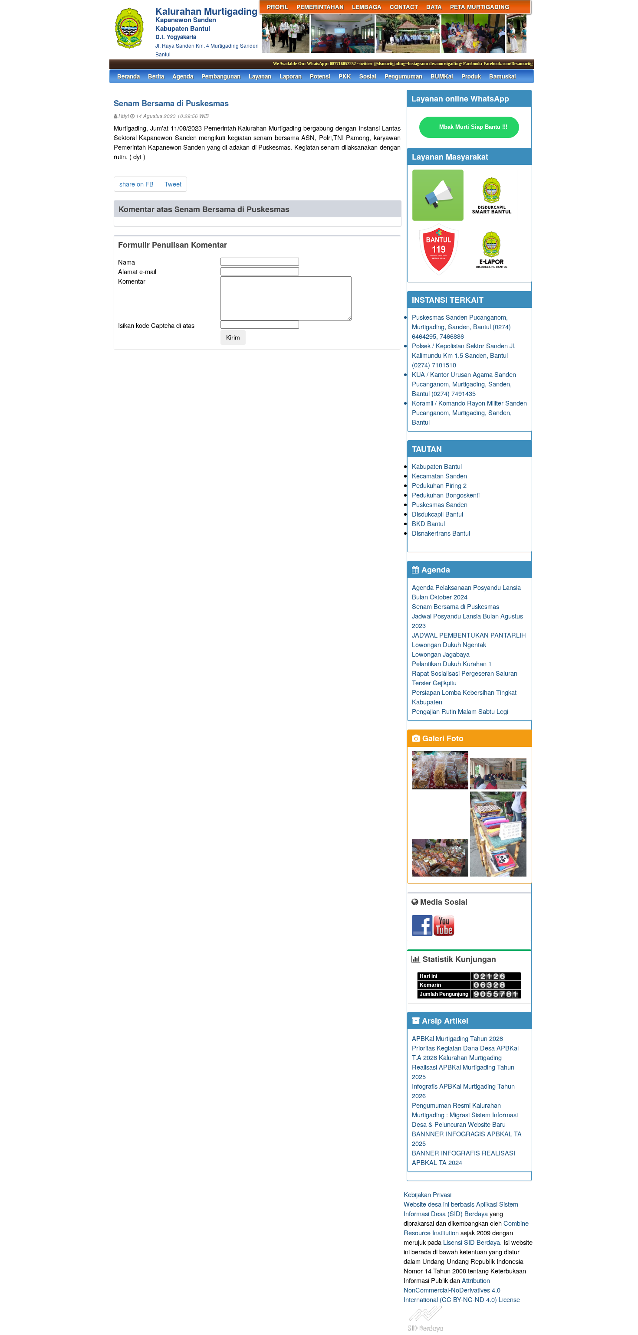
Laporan (291, 76)
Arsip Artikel (444, 1020)
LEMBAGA (366, 7)
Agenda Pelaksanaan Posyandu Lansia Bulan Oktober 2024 (466, 591)
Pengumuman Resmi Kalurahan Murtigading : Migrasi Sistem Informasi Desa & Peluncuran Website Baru (465, 1114)
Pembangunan (220, 76)
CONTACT (404, 7)
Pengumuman (403, 76)
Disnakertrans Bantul (441, 532)
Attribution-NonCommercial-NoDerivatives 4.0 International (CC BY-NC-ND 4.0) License (462, 1290)
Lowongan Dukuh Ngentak (449, 644)
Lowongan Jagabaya (441, 653)
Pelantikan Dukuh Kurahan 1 (452, 663)
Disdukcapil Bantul (437, 513)
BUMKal (442, 76)
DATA (434, 7)
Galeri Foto (442, 738)
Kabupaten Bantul (437, 466)
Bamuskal (502, 76)
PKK (345, 76)
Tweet (172, 183)
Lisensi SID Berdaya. (472, 1242)
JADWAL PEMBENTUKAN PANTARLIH (469, 634)
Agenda (182, 76)
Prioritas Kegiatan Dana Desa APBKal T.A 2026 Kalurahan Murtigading (465, 1052)
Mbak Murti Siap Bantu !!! (473, 127)
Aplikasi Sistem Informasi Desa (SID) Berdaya (461, 1208)
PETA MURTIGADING (479, 7)
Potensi (320, 76)
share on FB (136, 183)
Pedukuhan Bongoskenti (446, 494)
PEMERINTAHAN (320, 7)
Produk (471, 76)
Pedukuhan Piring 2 (439, 485)
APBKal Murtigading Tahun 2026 (457, 1038)
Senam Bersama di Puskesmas (455, 606)
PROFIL (277, 7)
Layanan (260, 76)
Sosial (367, 76)
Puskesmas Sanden (439, 504)
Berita (156, 76)
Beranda (128, 76)
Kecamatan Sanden (439, 475)
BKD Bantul (428, 523)
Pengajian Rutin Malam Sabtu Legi (460, 711)
